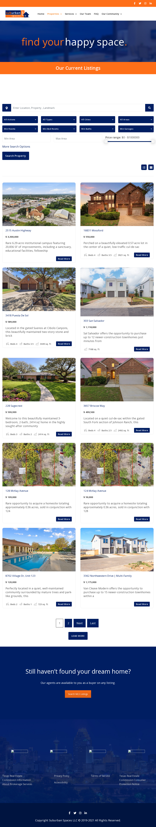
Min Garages (126, 128)
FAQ (96, 13)
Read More (64, 258)
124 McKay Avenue (94, 490)
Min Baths (86, 128)
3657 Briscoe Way (94, 405)
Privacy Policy (55, 776)
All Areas (124, 119)
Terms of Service (95, 776)
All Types (47, 119)
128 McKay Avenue (16, 490)
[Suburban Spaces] (17, 13)
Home (41, 13)
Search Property (15, 155)
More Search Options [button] (16, 146)
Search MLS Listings (78, 694)
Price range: (113, 137)
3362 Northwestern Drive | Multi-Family (107, 575)
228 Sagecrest (13, 405)
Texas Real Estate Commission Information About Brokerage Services (17, 780)
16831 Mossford (93, 230)
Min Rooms (9, 128)
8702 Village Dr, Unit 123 (20, 575)
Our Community (110, 13)
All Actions (9, 119)
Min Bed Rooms (51, 128)
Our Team (85, 13)
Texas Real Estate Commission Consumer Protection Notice (132, 780)
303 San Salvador (93, 320)
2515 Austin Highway (18, 230)
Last (93, 623)
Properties (53, 13)
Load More (78, 635)
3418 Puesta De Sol (16, 315)
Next (79, 623)
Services (69, 13)
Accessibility (54, 782)
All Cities (85, 119)
